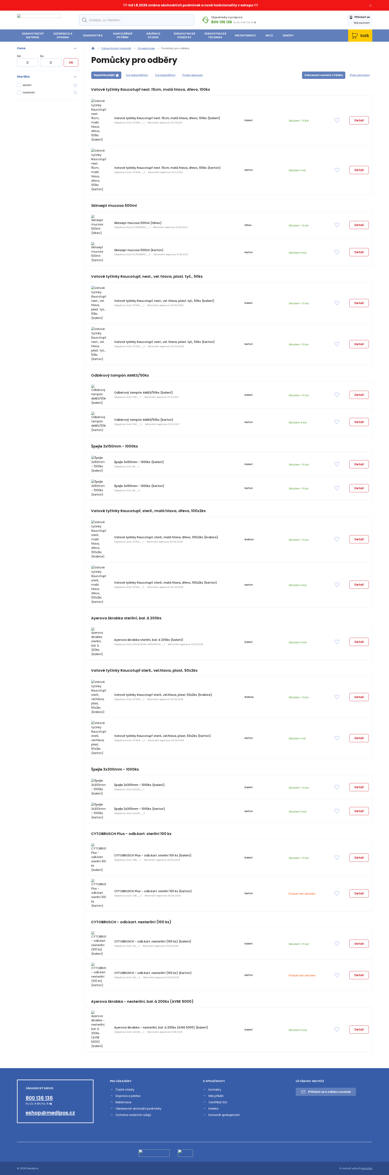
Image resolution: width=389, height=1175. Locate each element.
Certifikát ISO (217, 1102)
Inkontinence (245, 35)
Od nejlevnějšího (137, 75)
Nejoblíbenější (104, 75)
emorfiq (367, 1168)
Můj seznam (362, 23)
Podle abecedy (192, 75)
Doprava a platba (128, 1096)
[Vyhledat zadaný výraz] (84, 20)
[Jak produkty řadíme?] (117, 75)
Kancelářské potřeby (122, 35)
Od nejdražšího (165, 75)
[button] (359, 120)
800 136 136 (221, 22)
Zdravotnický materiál (33, 35)
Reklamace (124, 1102)
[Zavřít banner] (370, 5)
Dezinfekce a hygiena (63, 35)
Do (42, 56)
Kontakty (214, 1090)
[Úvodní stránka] (93, 48)
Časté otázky (125, 1090)
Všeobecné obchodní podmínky (138, 1109)
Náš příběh (216, 1096)
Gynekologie (146, 48)
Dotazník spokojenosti (224, 1115)
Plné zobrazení (360, 75)
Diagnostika (93, 35)
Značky (288, 35)
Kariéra (213, 1109)
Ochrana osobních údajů (133, 1115)
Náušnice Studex (153, 35)
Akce (269, 35)
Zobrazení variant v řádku (323, 75)
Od (19, 56)
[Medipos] (39, 20)
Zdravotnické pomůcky (184, 35)
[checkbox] (47, 85)
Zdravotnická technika (215, 35)
